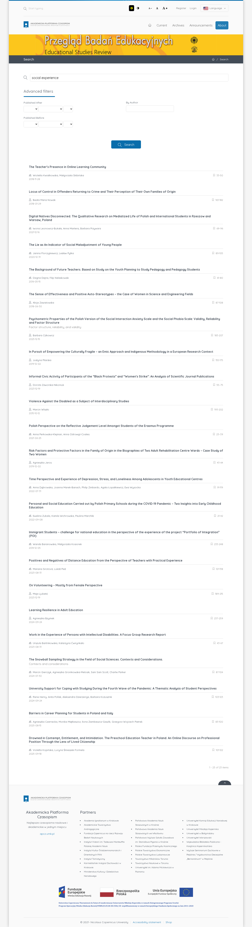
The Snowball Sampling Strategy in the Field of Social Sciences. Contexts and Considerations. (96, 662)
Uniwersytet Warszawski (199, 837)
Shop (169, 922)
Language (216, 8)
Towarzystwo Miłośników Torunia (151, 858)
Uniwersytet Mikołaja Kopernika (203, 829)
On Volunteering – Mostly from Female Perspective (65, 585)
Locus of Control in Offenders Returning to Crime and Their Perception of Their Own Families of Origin (102, 191)
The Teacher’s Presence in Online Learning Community (67, 167)
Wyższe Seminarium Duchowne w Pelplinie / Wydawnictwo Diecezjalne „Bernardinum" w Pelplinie (205, 854)
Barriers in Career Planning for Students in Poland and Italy (71, 713)
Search (129, 144)
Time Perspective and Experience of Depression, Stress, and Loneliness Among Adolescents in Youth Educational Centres (116, 479)
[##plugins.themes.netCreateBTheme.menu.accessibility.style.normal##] (138, 8)
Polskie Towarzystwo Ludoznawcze (152, 854)
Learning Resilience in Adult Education (56, 610)
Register (181, 8)
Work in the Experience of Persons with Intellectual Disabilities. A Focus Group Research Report (97, 634)
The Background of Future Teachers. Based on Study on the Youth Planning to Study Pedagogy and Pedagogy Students (114, 269)
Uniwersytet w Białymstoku (200, 833)
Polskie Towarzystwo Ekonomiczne (152, 850)
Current (162, 25)
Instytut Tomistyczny (94, 858)
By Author (132, 102)
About (222, 25)
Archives (178, 25)
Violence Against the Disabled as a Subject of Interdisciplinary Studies (79, 401)
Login (193, 8)
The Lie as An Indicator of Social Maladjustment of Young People (75, 245)
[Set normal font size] (157, 8)
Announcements (201, 25)
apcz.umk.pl (47, 833)
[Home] (47, 24)
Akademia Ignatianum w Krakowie (101, 820)
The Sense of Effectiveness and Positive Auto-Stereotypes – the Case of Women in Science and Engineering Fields (111, 294)
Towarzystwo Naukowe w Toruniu (152, 863)
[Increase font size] (165, 8)
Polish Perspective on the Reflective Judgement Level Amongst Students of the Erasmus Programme (101, 426)
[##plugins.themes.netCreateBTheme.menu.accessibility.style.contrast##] (131, 8)
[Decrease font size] (150, 8)
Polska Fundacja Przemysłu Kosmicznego (156, 846)
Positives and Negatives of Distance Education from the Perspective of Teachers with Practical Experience (105, 560)
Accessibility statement (147, 922)
